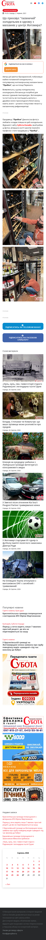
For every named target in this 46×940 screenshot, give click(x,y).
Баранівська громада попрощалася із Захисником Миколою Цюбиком (18, 837)
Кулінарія (6, 624)
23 (39, 871)
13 (23, 868)
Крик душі (20, 610)
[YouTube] (35, 3)
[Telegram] (42, 3)
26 (18, 875)
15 (34, 868)
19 (18, 871)
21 (28, 871)
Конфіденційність (10, 933)
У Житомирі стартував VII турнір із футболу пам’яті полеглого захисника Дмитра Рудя (22, 543)
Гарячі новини (9, 610)
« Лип (7, 884)
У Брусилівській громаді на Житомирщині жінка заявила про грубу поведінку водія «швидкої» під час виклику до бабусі (23, 646)
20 (23, 871)
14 (28, 868)
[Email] (31, 3)
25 (12, 875)
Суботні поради (17, 624)
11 (12, 868)
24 (7, 875)
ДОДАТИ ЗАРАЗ (11, 69)
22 (34, 871)
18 (12, 871)
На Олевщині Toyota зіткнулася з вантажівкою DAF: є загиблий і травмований (19, 583)
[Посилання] (8, 3)
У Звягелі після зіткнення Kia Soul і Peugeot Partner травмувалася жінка (21, 504)
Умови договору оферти (13, 930)
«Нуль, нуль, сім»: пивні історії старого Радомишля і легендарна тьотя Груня (22, 385)
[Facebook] (39, 3)
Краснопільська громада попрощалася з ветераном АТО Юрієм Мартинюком (22, 614)
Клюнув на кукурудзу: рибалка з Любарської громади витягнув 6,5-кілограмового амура (20, 465)
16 (39, 868)
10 (7, 868)
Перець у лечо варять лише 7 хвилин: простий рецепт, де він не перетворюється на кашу (22, 629)
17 (7, 871)
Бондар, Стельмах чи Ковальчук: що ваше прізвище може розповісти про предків (22, 424)
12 (18, 868)
